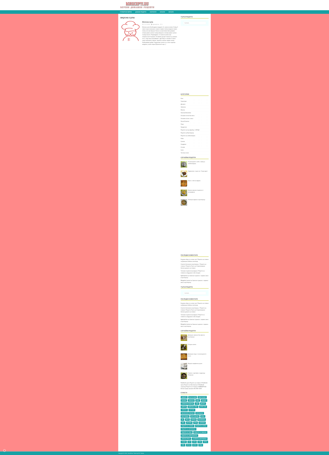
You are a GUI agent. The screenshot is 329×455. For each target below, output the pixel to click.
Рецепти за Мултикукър (187, 133)
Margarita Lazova (185, 280)
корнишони (199, 413)
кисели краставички (188, 413)
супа (194, 441)
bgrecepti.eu (155, 24)
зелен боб (203, 406)
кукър (202, 416)
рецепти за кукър (201, 425)
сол (189, 441)
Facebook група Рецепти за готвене (191, 383)
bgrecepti (184, 397)
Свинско (191, 400)
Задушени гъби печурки (193, 273)
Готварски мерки (126, 12)
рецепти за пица (187, 432)
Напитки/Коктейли (186, 112)
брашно (204, 400)
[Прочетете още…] (161, 44)
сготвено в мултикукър (200, 438)
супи (199, 441)
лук (182, 419)
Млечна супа (147, 22)
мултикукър (201, 419)
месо (187, 419)
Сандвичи (183, 144)
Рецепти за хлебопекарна (188, 135)
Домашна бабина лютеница (190, 261)
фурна (205, 441)
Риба (182, 138)
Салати (183, 141)
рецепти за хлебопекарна (189, 435)
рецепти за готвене (188, 425)
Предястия (184, 127)
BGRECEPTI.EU (202, 386)
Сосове (183, 147)
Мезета (183, 110)
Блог (182, 98)
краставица (185, 416)
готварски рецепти (187, 403)
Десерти (183, 104)
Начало (162, 12)
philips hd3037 (202, 397)
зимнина (184, 410)
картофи (191, 410)
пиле (195, 422)
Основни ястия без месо (187, 115)
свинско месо (186, 438)
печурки (189, 422)
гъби (197, 403)
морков (193, 419)
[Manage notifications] (4, 450)
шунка (195, 445)
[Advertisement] (196, 59)
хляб (183, 445)
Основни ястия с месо (187, 118)
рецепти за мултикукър (189, 429)
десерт (203, 403)
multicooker (192, 397)
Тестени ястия (185, 153)
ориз (183, 422)
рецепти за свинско (200, 432)
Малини (184, 400)
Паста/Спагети (185, 121)
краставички (195, 416)
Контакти (153, 12)
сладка (184, 441)
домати (184, 406)
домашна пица (193, 406)
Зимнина (183, 107)
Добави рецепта (140, 12)
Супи (182, 150)
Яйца (197, 400)
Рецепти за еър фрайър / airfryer (190, 130)
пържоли (202, 422)
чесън (189, 445)
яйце (200, 445)
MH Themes (141, 453)
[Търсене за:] (194, 23)
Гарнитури (184, 101)
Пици (182, 124)
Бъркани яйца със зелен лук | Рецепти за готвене (195, 259)
